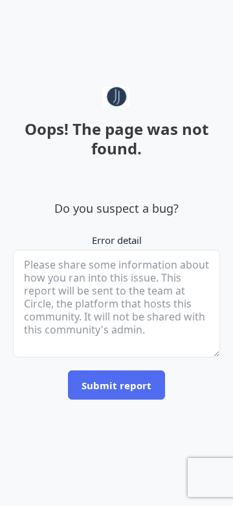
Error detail (117, 240)
